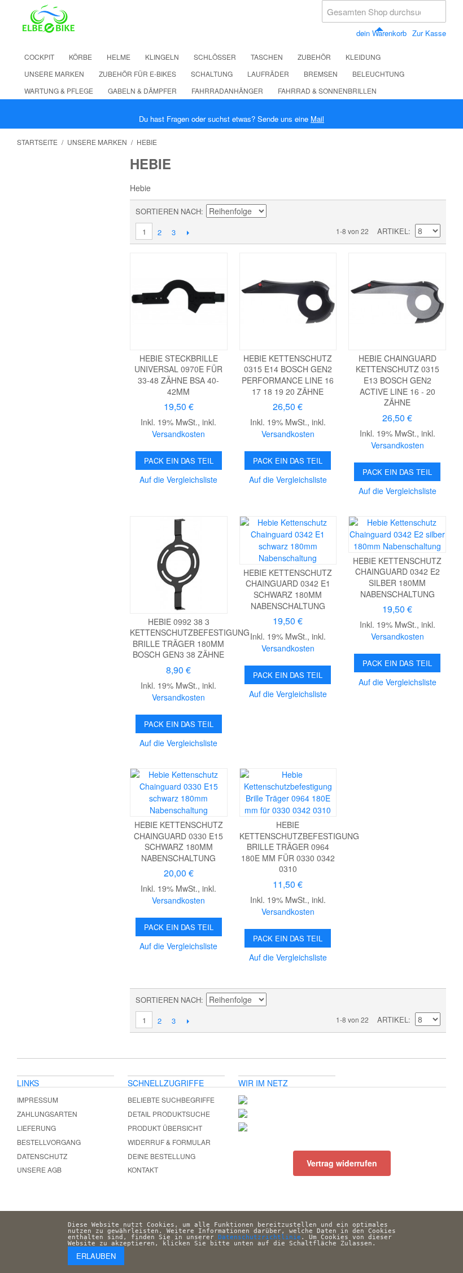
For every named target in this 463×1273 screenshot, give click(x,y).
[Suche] (434, 11)
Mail (317, 118)
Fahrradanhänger (227, 90)
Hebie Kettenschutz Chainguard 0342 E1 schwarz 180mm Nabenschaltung (287, 589)
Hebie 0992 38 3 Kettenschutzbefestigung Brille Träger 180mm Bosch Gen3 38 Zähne (190, 638)
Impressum (37, 1099)
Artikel (392, 231)
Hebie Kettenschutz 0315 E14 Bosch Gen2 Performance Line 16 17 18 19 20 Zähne (288, 375)
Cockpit (39, 56)
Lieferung (36, 1128)
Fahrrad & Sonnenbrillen (327, 90)
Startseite (37, 142)
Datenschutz (42, 1156)
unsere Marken (54, 73)
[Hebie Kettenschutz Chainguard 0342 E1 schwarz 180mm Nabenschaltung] (288, 540)
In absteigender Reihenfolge (276, 211)
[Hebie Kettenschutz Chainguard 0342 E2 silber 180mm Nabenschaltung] (397, 534)
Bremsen (321, 73)
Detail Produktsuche (169, 1113)
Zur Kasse (429, 33)
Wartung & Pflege (58, 90)
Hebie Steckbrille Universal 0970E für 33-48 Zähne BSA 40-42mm (178, 375)
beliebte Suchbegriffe (171, 1099)
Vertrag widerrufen (342, 1163)
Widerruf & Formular (169, 1142)
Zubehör (314, 56)
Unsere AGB (39, 1169)
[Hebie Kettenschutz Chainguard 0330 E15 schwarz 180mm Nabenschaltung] (179, 792)
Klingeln (162, 56)
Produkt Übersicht (165, 1128)
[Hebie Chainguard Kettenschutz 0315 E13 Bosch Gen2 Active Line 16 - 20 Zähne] (397, 301)
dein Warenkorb (381, 33)
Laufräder (268, 73)
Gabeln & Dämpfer (142, 90)
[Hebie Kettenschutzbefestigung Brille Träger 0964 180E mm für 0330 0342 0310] (288, 792)
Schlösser (215, 56)
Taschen (267, 56)
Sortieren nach (168, 211)
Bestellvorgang (49, 1142)
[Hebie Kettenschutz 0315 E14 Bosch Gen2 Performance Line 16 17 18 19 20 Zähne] (288, 301)
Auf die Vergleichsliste (178, 479)
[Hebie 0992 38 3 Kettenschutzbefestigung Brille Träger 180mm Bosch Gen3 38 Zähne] (179, 565)
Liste (431, 211)
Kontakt (143, 1169)
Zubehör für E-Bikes (137, 73)
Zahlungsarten (47, 1113)
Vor (188, 232)
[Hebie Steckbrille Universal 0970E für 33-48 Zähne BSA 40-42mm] (179, 301)
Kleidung (363, 56)
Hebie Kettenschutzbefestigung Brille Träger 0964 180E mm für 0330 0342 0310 (299, 846)
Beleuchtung (378, 73)
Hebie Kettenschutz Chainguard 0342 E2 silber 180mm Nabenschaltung (397, 577)
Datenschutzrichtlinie (259, 1237)
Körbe (80, 56)
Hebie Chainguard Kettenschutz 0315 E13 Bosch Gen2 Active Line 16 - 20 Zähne (397, 380)
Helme (118, 56)
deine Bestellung (161, 1156)
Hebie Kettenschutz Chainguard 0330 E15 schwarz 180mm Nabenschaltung (178, 841)
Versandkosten (178, 433)
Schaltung (212, 73)
